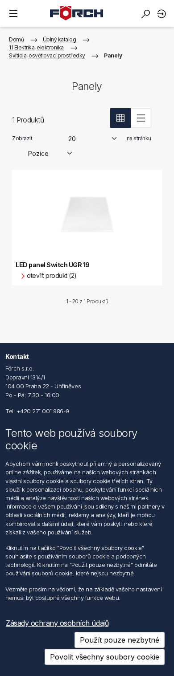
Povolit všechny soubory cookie (104, 656)
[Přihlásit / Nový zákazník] (163, 13)
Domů (16, 39)
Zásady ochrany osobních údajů (57, 623)
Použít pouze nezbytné (119, 639)
